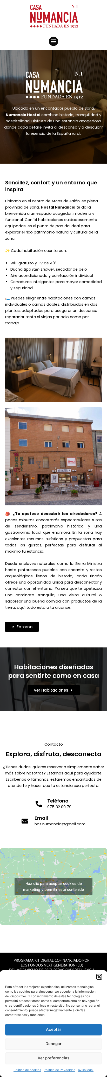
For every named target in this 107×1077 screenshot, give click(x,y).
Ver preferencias (53, 1057)
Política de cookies (27, 1070)
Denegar (53, 1043)
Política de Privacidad (59, 1070)
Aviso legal (85, 1070)
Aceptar (53, 1029)
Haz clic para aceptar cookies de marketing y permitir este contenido (53, 886)
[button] (99, 976)
